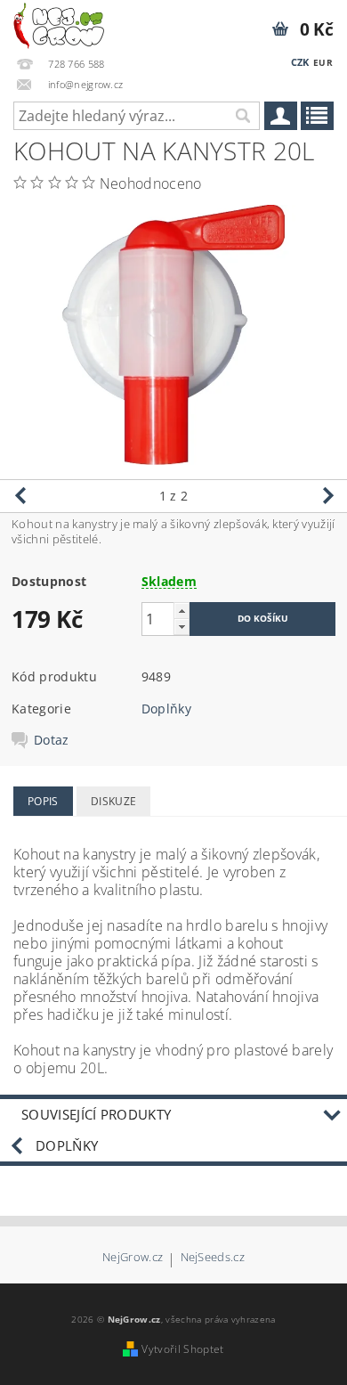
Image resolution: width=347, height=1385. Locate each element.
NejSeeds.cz (213, 1258)
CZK (300, 62)
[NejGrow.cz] (58, 23)
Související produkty (96, 1114)
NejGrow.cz (132, 1258)
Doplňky (166, 708)
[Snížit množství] (182, 626)
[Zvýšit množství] (182, 610)
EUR (323, 62)
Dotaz (51, 740)
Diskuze (113, 801)
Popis (43, 801)
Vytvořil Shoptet (182, 1348)
